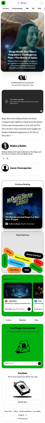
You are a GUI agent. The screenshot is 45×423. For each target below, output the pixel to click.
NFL (33, 8)
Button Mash (8, 309)
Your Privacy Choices (25, 411)
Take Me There (22, 402)
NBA (27, 8)
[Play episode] (29, 309)
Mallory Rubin (17, 83)
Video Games (12, 301)
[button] (22, 3)
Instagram (21, 415)
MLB (39, 8)
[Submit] (39, 363)
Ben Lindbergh (15, 224)
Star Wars (22, 47)
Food (39, 301)
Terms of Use (8, 411)
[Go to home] (3, 3)
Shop (36, 320)
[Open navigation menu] (41, 3)
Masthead (22, 320)
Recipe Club (37, 309)
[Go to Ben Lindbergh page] (6, 223)
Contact (8, 320)
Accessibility (36, 411)
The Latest (6, 8)
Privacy (16, 411)
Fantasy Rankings (17, 8)
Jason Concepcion (28, 83)
